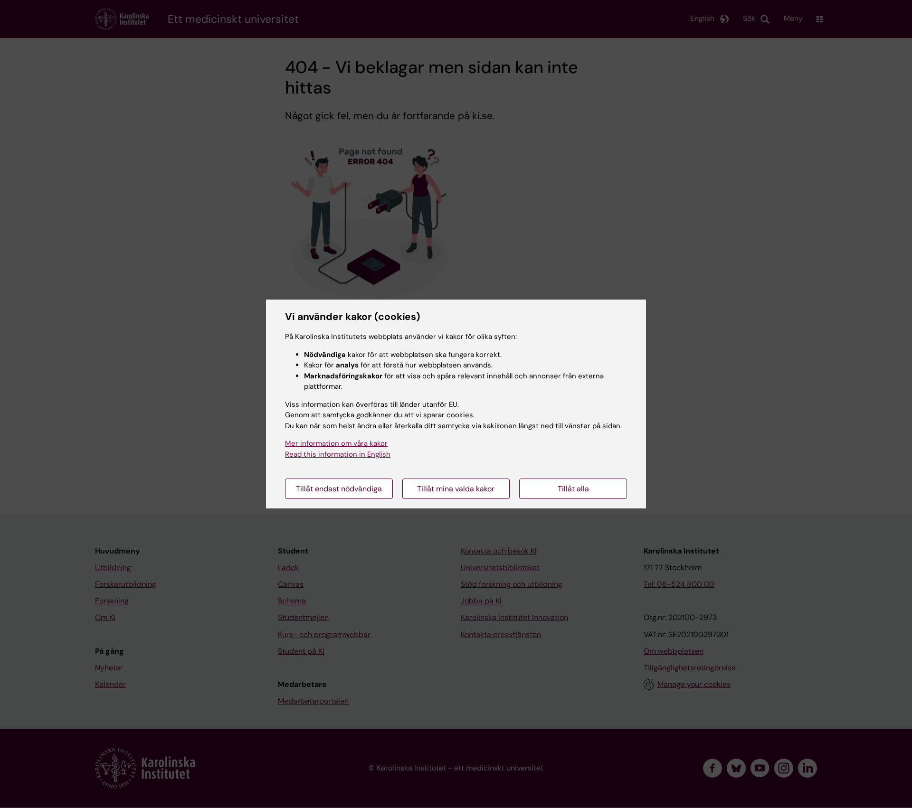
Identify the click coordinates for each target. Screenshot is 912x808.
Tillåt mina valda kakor (455, 489)
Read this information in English (337, 454)
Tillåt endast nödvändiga (339, 489)
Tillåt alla (573, 489)
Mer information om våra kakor (336, 443)
